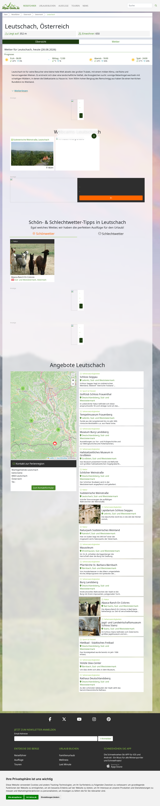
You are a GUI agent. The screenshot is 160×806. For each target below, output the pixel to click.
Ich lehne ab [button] (31, 797)
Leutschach (51, 14)
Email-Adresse (21, 733)
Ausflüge (63, 5)
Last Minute (65, 764)
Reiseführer (29, 5)
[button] (22, 388)
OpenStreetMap (62, 458)
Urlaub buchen (47, 5)
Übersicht (40, 41)
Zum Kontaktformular (43, 487)
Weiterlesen (21, 90)
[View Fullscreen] (73, 375)
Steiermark (39, 14)
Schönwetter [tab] (45, 233)
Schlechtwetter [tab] (113, 234)
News (85, 5)
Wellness (63, 759)
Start (6, 14)
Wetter (116, 41)
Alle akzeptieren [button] (15, 797)
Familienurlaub (67, 755)
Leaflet (51, 458)
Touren (76, 5)
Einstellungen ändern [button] (50, 797)
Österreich (27, 14)
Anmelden (106, 738)
